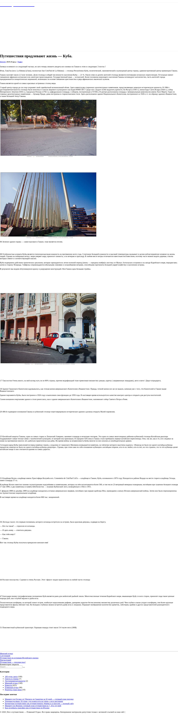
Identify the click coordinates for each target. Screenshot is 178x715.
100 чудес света (11, 677)
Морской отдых (6, 653)
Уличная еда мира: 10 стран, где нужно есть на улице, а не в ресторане (34, 701)
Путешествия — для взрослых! (13, 661)
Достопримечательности (15, 681)
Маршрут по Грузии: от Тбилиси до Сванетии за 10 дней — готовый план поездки (39, 699)
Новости (8, 685)
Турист (19, 62)
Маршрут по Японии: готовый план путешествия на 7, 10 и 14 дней (33, 706)
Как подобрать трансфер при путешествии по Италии (27, 708)
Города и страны (12, 679)
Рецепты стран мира (13, 690)
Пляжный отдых (12, 687)
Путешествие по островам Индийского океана (19, 657)
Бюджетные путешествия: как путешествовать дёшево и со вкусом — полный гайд (39, 703)
